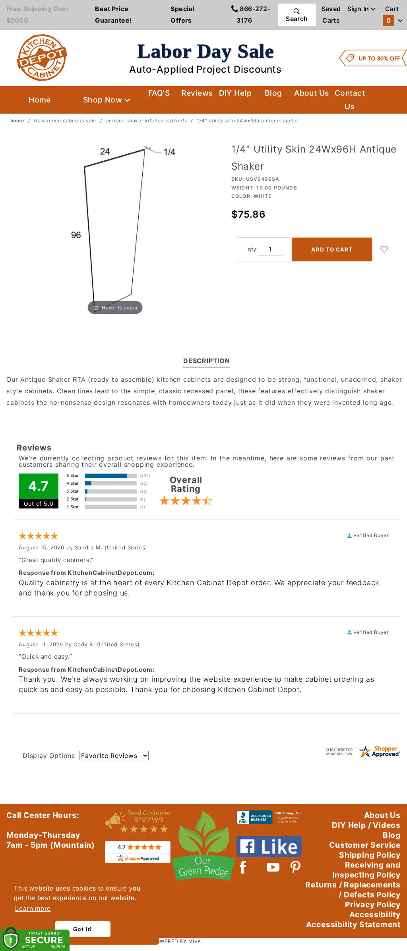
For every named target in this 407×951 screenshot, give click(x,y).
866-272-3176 (253, 14)
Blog (273, 93)
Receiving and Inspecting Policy (366, 869)
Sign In (359, 9)
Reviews (197, 93)
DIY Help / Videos (366, 825)
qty (252, 249)
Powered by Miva (177, 941)
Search (297, 19)
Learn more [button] (32, 908)
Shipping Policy (370, 855)
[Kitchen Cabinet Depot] (42, 57)
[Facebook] (243, 867)
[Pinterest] (295, 867)
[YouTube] (273, 867)
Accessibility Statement (353, 924)
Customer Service (365, 845)
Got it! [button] (83, 929)
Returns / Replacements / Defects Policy (353, 889)
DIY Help (235, 93)
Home (40, 99)
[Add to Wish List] (384, 249)
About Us (311, 93)
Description (206, 361)
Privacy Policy (373, 904)
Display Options (49, 756)
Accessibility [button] (375, 914)
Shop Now (103, 99)
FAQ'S (159, 93)
